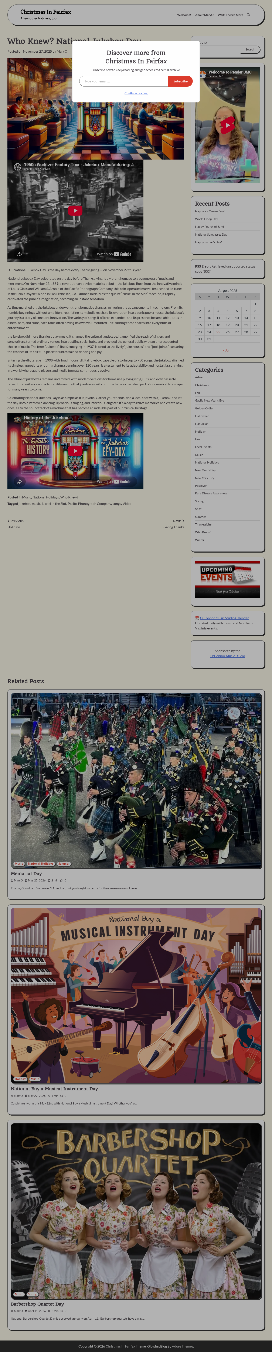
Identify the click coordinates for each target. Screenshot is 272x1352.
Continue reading (136, 93)
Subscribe (180, 81)
